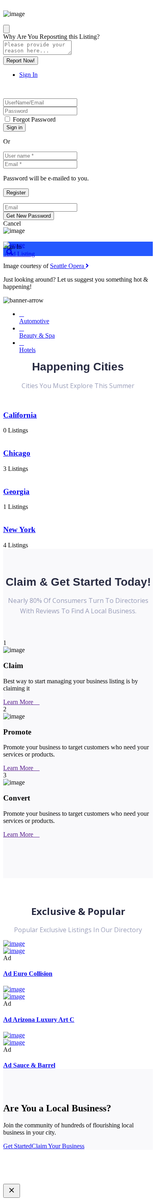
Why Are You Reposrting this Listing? (51, 36)
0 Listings (15, 430)
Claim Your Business (58, 1146)
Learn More (19, 702)
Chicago (16, 453)
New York (19, 529)
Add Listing (19, 253)
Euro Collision (27, 973)
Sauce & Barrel (29, 1065)
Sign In (28, 74)
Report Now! (20, 61)
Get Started (17, 1146)
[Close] (6, 29)
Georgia (16, 491)
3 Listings (15, 468)
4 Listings (15, 545)
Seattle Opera (68, 265)
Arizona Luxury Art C (38, 1019)
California (20, 415)
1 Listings (15, 506)
